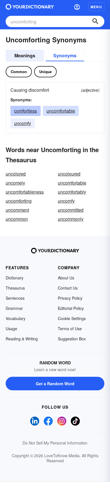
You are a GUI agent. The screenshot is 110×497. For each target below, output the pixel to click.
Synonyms (64, 55)
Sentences (15, 298)
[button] (77, 7)
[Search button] (95, 21)
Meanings (24, 55)
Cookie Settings (72, 318)
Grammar (14, 308)
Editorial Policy (71, 308)
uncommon (17, 219)
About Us (66, 278)
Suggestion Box (72, 338)
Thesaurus (15, 288)
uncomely (15, 182)
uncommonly (70, 219)
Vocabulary (15, 318)
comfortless (25, 111)
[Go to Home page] (30, 6)
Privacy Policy (70, 298)
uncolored (16, 173)
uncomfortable (61, 111)
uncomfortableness (25, 192)
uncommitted (70, 210)
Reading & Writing (22, 338)
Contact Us (68, 288)
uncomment (17, 210)
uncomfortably (72, 192)
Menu (96, 6)
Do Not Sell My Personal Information (55, 443)
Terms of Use (70, 328)
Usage (11, 328)
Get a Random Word (55, 383)
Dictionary (14, 278)
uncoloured (69, 173)
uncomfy (22, 123)
